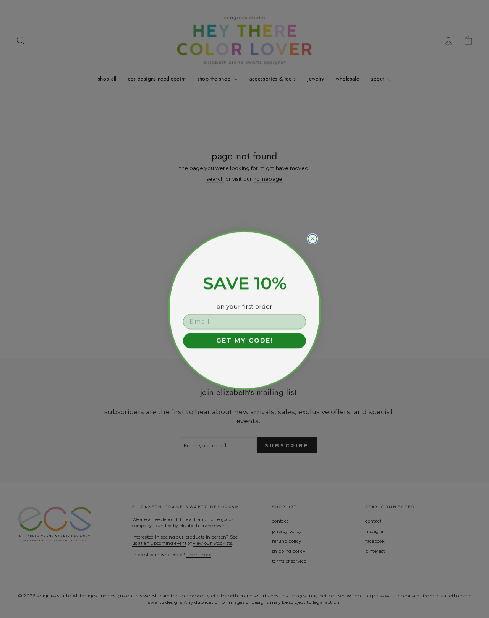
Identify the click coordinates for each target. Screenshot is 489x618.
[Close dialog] (312, 237)
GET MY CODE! (244, 339)
